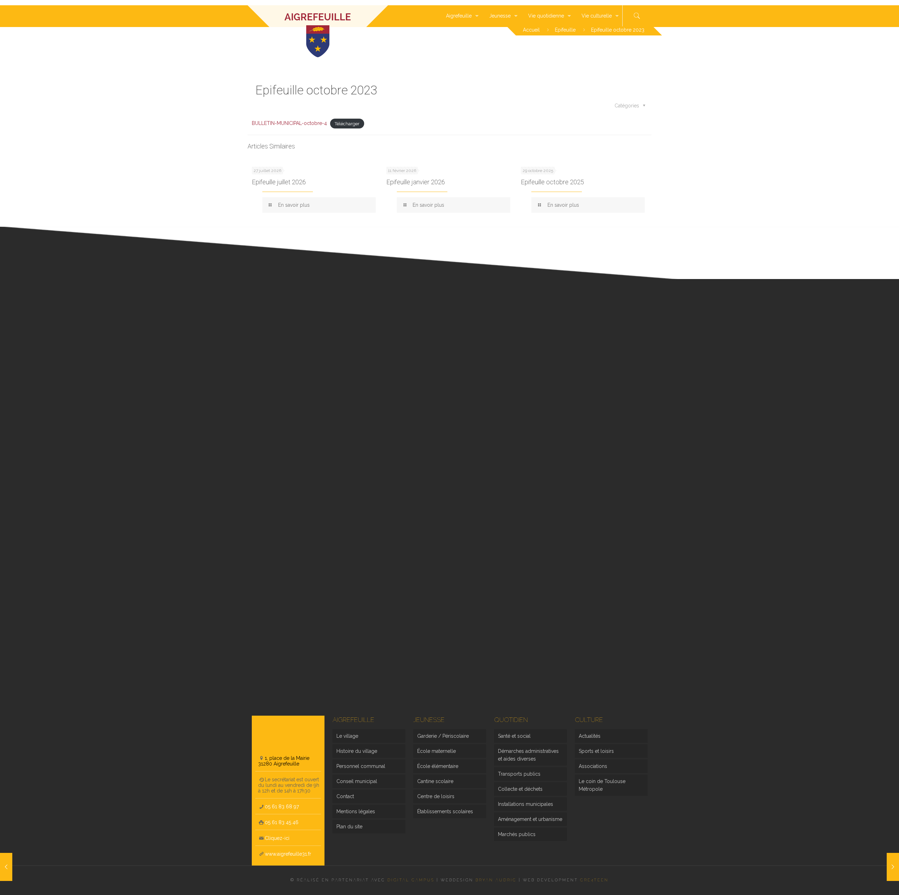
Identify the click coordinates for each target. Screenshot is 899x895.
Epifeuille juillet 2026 (279, 182)
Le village (347, 736)
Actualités (590, 736)
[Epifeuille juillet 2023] (6, 867)
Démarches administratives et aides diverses (528, 755)
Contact (345, 796)
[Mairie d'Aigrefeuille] (318, 15)
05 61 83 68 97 (282, 806)
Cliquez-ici (277, 838)
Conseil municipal (356, 781)
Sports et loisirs (596, 751)
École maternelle (436, 751)
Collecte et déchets (520, 789)
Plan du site (349, 826)
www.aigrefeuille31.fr (288, 854)
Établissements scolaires (445, 811)
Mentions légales (355, 811)
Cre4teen (594, 880)
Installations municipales (525, 804)
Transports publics (519, 774)
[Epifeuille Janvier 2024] (893, 867)
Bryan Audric (496, 880)
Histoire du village (356, 751)
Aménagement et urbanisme (530, 819)
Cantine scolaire (435, 781)
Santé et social (514, 736)
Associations (593, 766)
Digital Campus (410, 880)
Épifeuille (565, 30)
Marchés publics (517, 834)
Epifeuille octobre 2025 (552, 182)
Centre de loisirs (435, 796)
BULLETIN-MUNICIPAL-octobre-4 (289, 123)
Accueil (531, 30)
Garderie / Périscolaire (443, 736)
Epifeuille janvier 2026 (415, 182)
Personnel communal (360, 766)
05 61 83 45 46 (281, 822)
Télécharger (347, 123)
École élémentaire (437, 766)
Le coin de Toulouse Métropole (602, 785)
